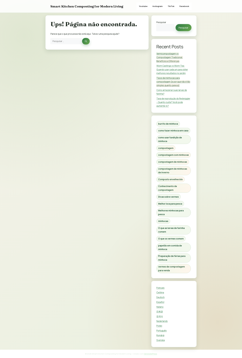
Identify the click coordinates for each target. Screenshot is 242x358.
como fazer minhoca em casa (173, 130)
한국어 (159, 316)
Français (160, 287)
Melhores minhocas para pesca (171, 212)
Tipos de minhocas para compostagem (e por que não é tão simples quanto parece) (173, 82)
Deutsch (160, 297)
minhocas (163, 221)
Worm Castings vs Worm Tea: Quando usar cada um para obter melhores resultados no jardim (172, 69)
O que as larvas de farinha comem (171, 230)
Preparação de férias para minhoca (171, 258)
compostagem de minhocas (172, 161)
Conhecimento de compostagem (167, 188)
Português (161, 330)
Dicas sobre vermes (168, 196)
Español (160, 302)
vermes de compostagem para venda (171, 268)
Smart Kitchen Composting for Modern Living (86, 6)
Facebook (184, 6)
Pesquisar (161, 22)
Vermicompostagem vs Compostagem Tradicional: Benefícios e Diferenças (169, 57)
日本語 (159, 311)
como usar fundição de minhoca (170, 139)
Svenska (160, 340)
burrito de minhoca (168, 123)
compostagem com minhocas (173, 154)
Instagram (158, 6)
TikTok (171, 6)
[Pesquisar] (86, 41)
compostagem (165, 148)
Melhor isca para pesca (170, 203)
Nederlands (162, 321)
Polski (159, 325)
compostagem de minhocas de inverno (172, 170)
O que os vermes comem (171, 238)
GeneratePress (150, 353)
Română (160, 335)
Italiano (159, 306)
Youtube (143, 6)
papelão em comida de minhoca (170, 247)
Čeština (160, 292)
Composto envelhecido (170, 179)
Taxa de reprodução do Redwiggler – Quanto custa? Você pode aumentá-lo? (173, 102)
